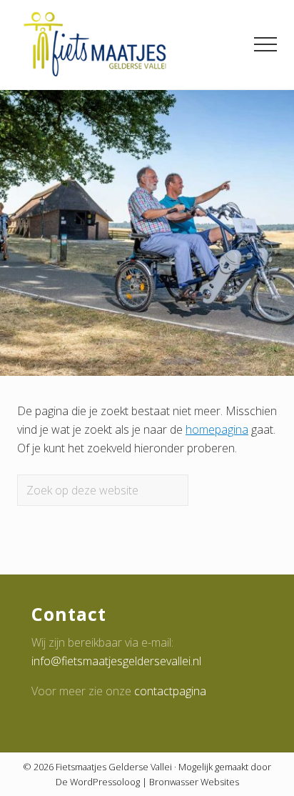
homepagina (217, 429)
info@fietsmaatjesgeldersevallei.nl (116, 661)
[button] (265, 44)
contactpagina (170, 691)
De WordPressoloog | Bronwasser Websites (147, 781)
